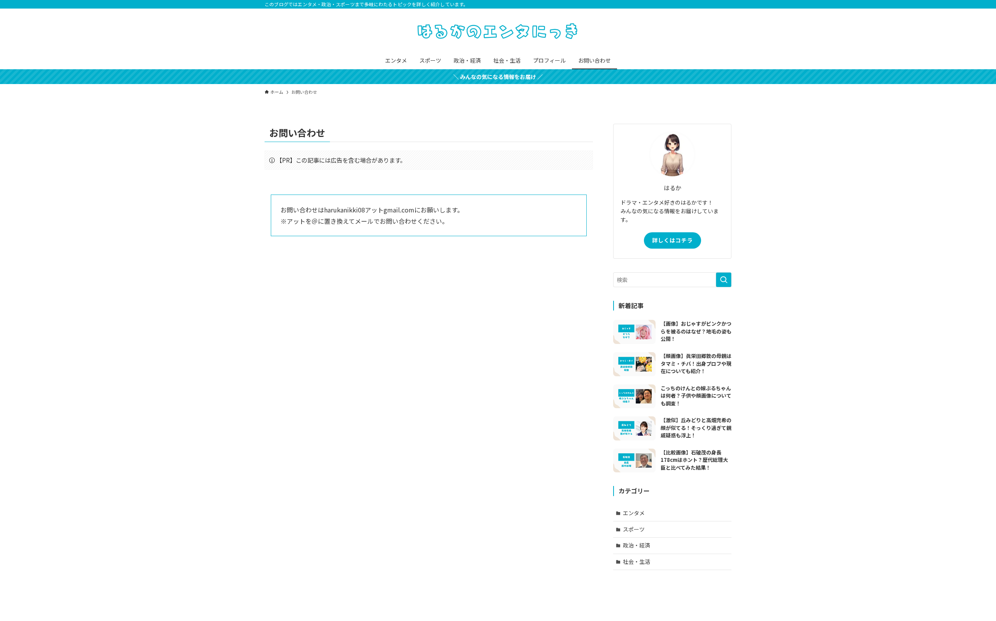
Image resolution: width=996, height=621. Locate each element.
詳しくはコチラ (672, 240)
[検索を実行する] (723, 279)
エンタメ (634, 513)
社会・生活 (636, 561)
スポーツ (634, 529)
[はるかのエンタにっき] (498, 31)
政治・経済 (636, 545)
